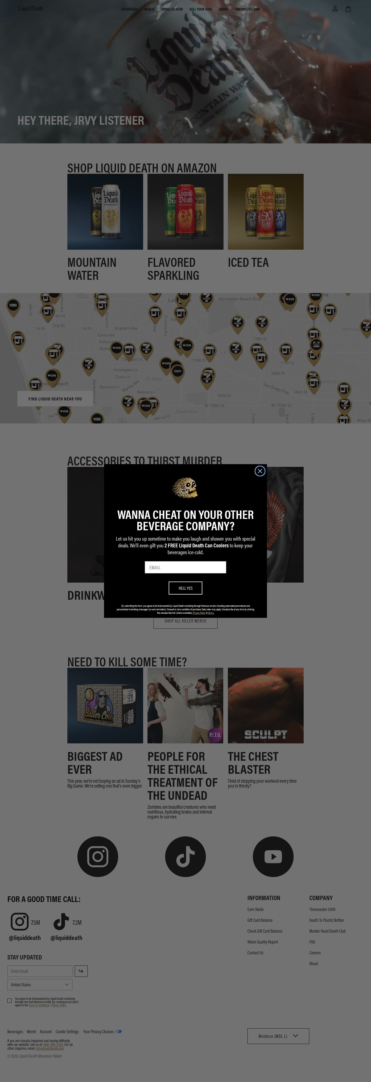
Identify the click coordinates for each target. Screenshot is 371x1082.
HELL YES (186, 588)
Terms (211, 613)
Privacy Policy (199, 613)
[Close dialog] (260, 471)
